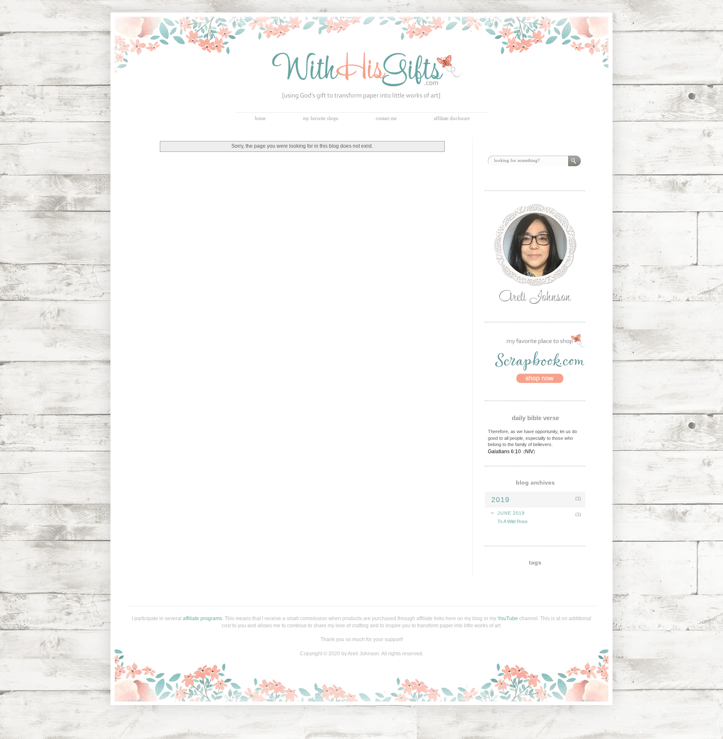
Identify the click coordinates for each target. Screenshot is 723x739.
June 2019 (511, 513)
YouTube (507, 618)
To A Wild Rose (512, 521)
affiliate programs (202, 618)
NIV (529, 451)
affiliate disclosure (452, 118)
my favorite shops (320, 118)
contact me (386, 118)
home (260, 118)
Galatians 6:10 (504, 451)
